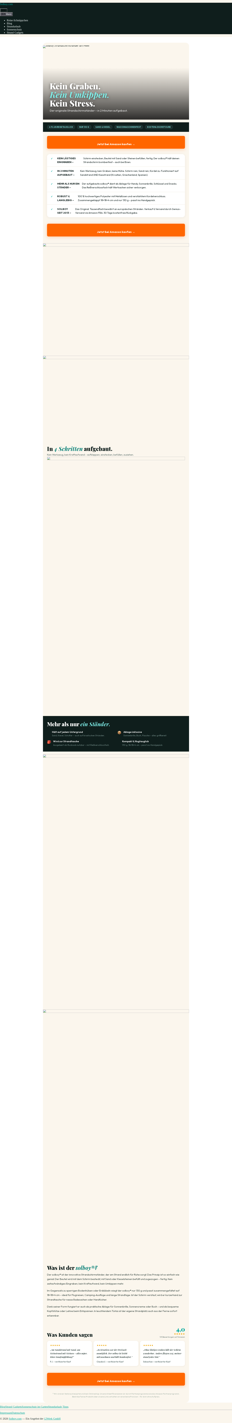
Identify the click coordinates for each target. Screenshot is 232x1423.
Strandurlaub (14, 26)
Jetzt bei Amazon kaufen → (116, 144)
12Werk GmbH (52, 1418)
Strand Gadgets (15, 32)
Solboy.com (6, 4)
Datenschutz (18, 1412)
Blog (9, 23)
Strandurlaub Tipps (58, 1406)
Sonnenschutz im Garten (35, 1406)
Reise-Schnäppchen (17, 20)
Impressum (6, 1412)
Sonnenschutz (14, 29)
